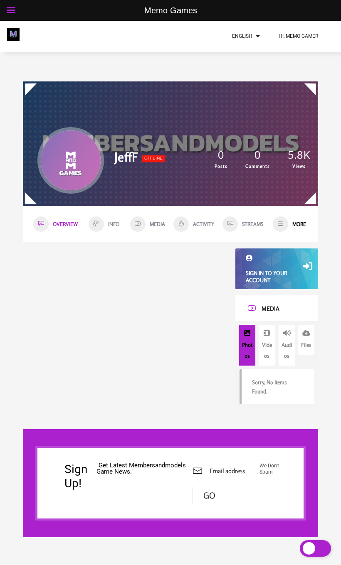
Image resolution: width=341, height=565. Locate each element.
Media (157, 224)
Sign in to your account (266, 276)
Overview (65, 224)
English (242, 36)
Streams (252, 224)
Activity (203, 224)
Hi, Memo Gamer (298, 36)
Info (113, 224)
